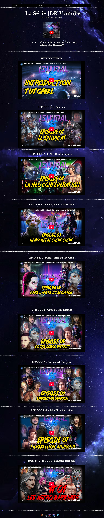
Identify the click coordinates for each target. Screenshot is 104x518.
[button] (51, 5)
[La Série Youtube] (49, 515)
